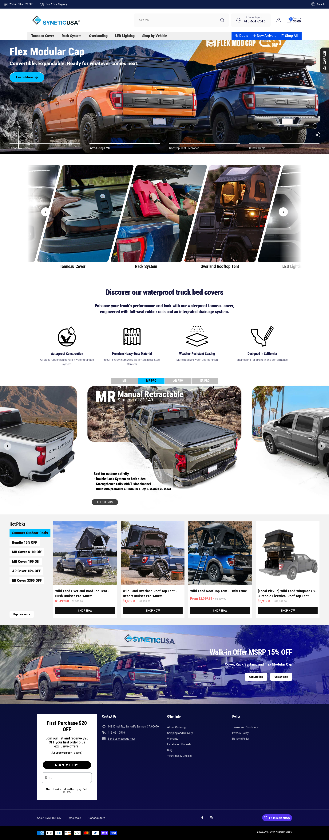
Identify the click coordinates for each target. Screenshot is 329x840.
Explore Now (105, 502)
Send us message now (121, 738)
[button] (294, 20)
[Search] (222, 20)
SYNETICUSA (269, 832)
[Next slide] (283, 211)
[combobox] (181, 20)
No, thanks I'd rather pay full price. (67, 790)
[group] (72, 217)
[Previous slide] (45, 211)
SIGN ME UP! (67, 765)
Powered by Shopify (283, 832)
